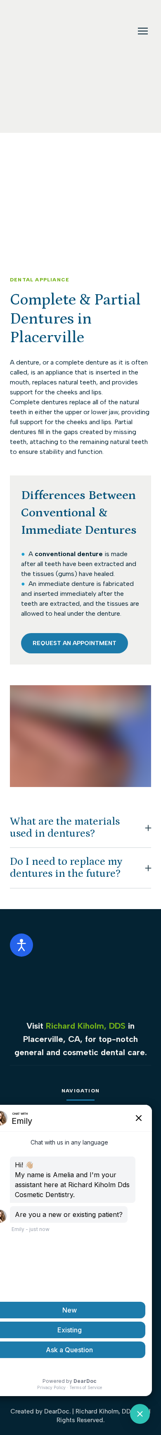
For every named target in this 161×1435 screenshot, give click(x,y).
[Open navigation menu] (143, 31)
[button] (74, 643)
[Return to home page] (32, 31)
